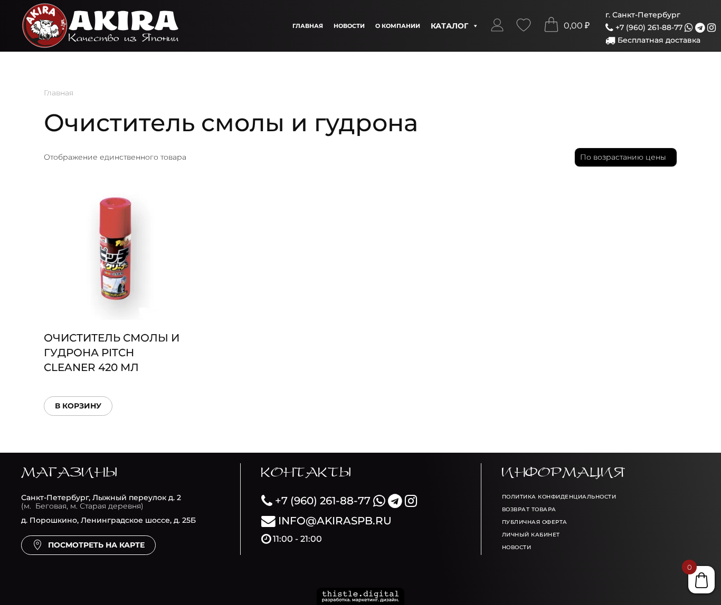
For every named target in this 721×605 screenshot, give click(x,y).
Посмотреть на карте (96, 545)
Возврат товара (529, 509)
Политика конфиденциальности (559, 496)
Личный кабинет (531, 534)
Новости (349, 26)
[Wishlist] (523, 25)
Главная (307, 26)
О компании (397, 26)
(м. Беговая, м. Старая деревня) (101, 502)
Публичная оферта (534, 522)
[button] (497, 25)
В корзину (78, 406)
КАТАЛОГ (449, 26)
